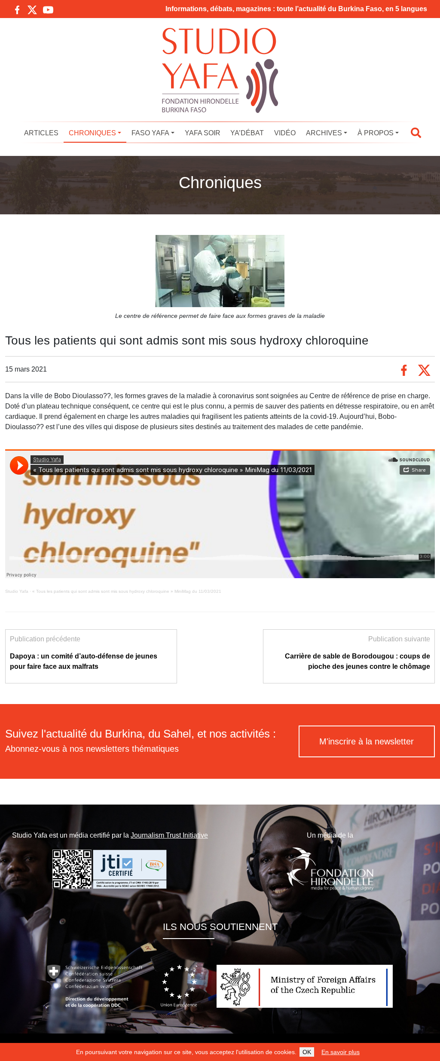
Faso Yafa (150, 133)
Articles (41, 133)
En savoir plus (340, 1052)
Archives (324, 133)
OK (306, 1052)
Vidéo (285, 133)
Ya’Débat (247, 133)
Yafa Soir (202, 133)
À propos (376, 133)
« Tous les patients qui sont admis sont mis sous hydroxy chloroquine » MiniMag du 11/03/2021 (126, 591)
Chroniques (92, 133)
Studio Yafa (16, 591)
